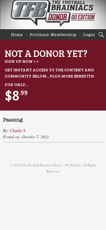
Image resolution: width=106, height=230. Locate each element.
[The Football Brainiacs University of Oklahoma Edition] (53, 14)
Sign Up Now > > (22, 61)
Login (89, 35)
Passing (13, 120)
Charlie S (18, 130)
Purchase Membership (53, 35)
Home (17, 35)
